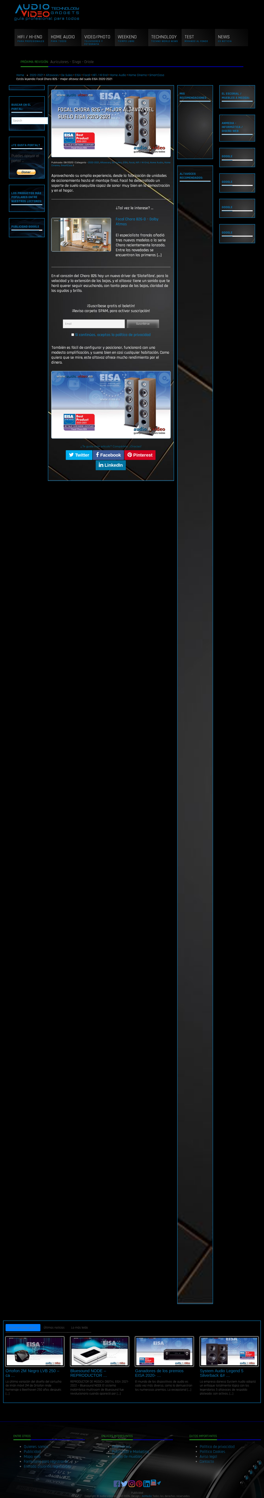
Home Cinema (137, 75)
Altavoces (52, 75)
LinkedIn (113, 465)
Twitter (81, 455)
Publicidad (32, 1451)
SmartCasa (156, 75)
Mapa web (32, 1456)
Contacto (207, 1461)
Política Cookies (212, 1451)
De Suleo (67, 75)
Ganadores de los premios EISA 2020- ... (159, 1373)
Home (20, 75)
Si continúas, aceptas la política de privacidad (113, 334)
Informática (121, 1446)
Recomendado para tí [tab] (23, 1327)
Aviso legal (208, 1456)
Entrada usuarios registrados (47, 1466)
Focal (86, 75)
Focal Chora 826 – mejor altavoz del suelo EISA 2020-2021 (106, 113)
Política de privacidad (217, 1446)
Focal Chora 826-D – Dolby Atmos (137, 221)
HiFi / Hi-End (100, 75)
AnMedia (147, 1496)
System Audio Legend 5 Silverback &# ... (221, 1373)
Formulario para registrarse (46, 1461)
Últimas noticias (54, 1327)
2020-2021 (36, 75)
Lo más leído (79, 1327)
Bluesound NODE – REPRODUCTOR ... (88, 1373)
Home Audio (118, 75)
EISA (78, 75)
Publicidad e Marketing (130, 1451)
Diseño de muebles (127, 1456)
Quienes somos (36, 1446)
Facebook (110, 455)
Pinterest (142, 455)
